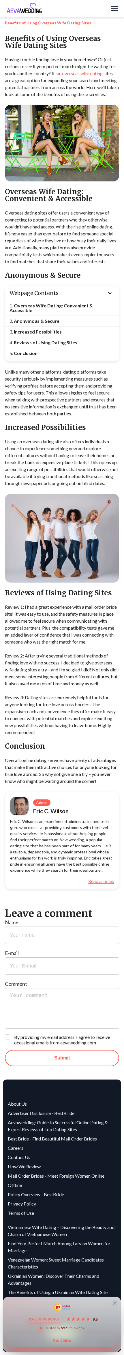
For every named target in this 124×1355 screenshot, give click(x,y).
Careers (15, 1148)
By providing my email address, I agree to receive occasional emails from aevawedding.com (62, 1039)
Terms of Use (21, 1213)
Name (11, 922)
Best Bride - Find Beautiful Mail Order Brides (52, 1138)
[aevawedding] (57, 9)
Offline (15, 1185)
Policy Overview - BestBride (36, 1194)
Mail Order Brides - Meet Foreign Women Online (56, 1176)
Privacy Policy (22, 1203)
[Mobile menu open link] (114, 8)
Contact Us (19, 1157)
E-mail (12, 953)
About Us (17, 1104)
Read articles (101, 881)
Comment (16, 984)
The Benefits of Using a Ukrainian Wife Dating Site (58, 1292)
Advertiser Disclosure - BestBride (41, 1113)
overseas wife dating (82, 73)
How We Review (24, 1166)
